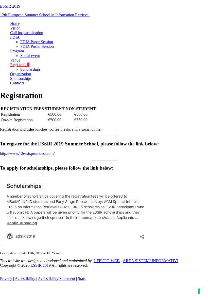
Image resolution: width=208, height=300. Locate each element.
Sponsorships (20, 78)
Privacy (6, 278)
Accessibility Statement (56, 278)
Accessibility (25, 278)
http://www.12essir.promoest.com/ (27, 153)
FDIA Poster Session (37, 46)
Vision (15, 28)
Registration (19, 65)
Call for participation (26, 33)
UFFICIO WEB (107, 261)
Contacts (17, 83)
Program (17, 51)
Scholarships (30, 69)
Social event (30, 55)
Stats (81, 278)
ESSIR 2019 (10, 6)
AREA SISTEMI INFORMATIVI (150, 261)
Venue (15, 60)
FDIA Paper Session (36, 42)
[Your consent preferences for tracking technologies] (199, 291)
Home (15, 23)
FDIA (15, 37)
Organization (20, 74)
